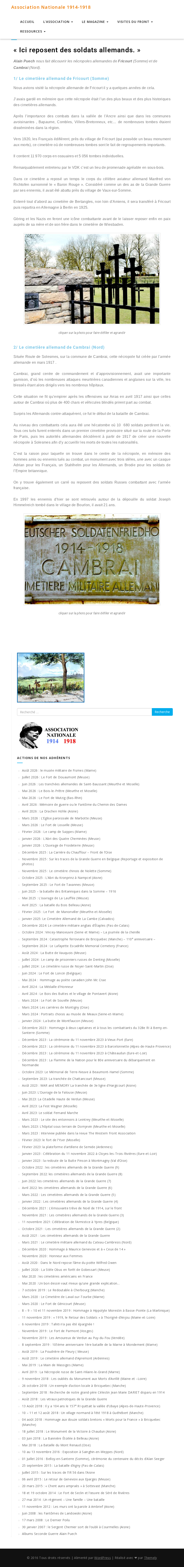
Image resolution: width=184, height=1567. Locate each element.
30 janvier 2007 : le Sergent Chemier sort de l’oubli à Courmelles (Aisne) (76, 1527)
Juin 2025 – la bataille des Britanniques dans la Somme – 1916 (69, 891)
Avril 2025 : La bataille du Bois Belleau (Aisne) (56, 905)
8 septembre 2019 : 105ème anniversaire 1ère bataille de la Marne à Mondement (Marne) (90, 1344)
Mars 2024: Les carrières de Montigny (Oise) (55, 1007)
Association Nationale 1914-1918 (51, 7)
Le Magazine (94, 22)
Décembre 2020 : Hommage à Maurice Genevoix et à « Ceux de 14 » (74, 1249)
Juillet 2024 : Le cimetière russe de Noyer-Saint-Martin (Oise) (68, 966)
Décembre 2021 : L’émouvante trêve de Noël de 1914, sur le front (72, 1208)
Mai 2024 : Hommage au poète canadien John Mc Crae (64, 980)
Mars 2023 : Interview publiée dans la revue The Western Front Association (79, 1133)
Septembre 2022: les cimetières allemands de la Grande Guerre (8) (72, 1174)
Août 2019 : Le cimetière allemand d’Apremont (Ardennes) (66, 1358)
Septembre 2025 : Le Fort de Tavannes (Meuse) (58, 884)
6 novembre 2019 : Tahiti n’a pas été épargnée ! (58, 1324)
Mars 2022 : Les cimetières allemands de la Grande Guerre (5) (69, 1195)
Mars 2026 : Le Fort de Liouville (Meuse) (52, 825)
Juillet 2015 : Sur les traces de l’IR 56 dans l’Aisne (58, 1472)
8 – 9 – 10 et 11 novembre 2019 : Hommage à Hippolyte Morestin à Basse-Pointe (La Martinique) (96, 1310)
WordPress (102, 1558)
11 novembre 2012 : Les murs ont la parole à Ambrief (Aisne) (68, 1506)
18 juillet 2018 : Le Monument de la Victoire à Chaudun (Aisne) (69, 1431)
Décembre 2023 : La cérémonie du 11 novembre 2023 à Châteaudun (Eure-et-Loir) (84, 1053)
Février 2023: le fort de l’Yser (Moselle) (51, 1140)
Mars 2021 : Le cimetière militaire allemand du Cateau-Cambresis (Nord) (76, 1242)
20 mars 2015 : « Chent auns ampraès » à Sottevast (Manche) (68, 1486)
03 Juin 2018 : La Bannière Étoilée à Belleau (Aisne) (60, 1438)
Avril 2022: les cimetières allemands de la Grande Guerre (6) (67, 1188)
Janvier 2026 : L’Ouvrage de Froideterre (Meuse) (58, 845)
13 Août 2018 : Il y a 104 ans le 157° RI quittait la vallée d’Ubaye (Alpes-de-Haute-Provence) (91, 1406)
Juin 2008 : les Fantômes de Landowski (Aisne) (57, 1513)
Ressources (31, 31)
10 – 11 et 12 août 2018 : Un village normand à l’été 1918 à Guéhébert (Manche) (82, 1413)
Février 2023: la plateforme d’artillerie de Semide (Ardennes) (67, 1147)
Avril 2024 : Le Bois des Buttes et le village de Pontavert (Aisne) (70, 993)
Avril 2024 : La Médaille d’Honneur (47, 987)
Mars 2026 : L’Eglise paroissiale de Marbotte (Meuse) (62, 818)
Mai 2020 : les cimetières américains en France (57, 1276)
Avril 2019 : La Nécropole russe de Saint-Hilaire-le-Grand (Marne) (71, 1372)
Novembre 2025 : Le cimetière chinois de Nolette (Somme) (67, 871)
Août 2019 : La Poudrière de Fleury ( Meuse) (55, 1351)
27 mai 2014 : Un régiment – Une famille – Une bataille (63, 1499)
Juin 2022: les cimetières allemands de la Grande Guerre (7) (66, 1181)
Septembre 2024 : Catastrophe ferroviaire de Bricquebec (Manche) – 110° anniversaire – (89, 939)
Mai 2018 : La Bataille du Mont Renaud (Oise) (56, 1445)
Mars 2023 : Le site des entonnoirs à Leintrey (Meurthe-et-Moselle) (73, 1119)
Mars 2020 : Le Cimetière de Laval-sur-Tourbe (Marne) (63, 1297)
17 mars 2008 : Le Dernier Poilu (46, 1520)
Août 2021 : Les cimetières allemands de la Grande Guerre (66, 1235)
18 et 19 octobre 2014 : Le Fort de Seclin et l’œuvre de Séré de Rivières (76, 1493)
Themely (150, 1558)
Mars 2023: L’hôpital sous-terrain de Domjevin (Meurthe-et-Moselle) (73, 1126)
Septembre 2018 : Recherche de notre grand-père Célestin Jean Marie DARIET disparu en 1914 (93, 1392)
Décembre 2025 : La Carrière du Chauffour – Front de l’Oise (67, 852)
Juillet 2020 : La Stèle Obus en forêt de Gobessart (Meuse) (66, 1269)
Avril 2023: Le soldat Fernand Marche (50, 1113)
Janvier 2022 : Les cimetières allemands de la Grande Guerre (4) (70, 1201)
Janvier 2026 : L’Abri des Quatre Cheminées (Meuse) (61, 838)
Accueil (27, 22)
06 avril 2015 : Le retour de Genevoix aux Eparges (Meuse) (66, 1479)
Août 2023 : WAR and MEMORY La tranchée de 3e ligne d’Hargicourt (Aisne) (79, 1085)
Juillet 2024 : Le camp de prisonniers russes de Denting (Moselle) (71, 959)
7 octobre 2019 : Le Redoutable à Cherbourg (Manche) (63, 1290)
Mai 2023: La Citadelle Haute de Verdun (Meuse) (58, 1099)
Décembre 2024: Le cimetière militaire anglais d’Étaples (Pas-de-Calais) (75, 925)
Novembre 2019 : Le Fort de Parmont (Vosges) (57, 1331)
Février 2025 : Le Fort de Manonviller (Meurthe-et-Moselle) (67, 912)
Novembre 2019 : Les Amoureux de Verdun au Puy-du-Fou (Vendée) (73, 1338)
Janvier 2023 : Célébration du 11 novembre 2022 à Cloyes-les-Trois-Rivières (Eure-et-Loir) (89, 1153)
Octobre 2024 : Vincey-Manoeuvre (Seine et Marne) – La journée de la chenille (81, 932)
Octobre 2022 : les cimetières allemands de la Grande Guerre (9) (70, 1167)
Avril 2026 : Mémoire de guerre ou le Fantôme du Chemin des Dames (74, 804)
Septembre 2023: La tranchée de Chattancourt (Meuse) (63, 1079)
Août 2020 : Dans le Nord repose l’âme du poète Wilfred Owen (69, 1263)
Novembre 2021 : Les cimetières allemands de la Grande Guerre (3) (73, 1215)
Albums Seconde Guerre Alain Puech (49, 1534)
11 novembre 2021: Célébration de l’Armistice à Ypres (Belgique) (70, 1222)
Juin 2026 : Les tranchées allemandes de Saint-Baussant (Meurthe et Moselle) (81, 784)
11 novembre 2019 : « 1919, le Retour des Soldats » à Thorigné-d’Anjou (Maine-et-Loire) (89, 1317)
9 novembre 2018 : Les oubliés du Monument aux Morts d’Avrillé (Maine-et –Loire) (84, 1379)
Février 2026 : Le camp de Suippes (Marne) (54, 831)
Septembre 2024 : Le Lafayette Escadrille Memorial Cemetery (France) (75, 946)
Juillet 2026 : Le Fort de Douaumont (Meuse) (56, 777)
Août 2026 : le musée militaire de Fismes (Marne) (59, 770)
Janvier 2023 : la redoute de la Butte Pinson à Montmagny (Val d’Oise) (74, 1160)
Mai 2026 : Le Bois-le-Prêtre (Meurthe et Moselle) (59, 791)
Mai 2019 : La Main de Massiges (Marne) (52, 1365)
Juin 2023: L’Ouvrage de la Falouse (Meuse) (54, 1092)
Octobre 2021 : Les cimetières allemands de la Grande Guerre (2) (71, 1229)
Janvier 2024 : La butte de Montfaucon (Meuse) (58, 1021)
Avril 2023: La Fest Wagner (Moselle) (49, 1106)
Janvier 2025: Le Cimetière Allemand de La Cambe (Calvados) (68, 919)
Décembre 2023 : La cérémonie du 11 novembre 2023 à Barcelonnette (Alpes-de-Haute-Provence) (96, 1046)
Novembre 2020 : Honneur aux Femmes (52, 1256)
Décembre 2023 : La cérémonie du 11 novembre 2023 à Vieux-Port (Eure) (77, 1039)
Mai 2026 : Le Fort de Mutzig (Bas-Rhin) (52, 798)
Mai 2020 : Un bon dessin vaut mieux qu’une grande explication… (71, 1283)
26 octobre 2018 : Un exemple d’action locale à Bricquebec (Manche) (74, 1385)
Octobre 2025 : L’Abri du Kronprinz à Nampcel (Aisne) (62, 877)
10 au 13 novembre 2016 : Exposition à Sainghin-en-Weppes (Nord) (73, 1452)
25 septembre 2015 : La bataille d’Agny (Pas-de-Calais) (63, 1465)
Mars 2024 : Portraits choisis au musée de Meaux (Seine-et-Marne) (72, 1014)
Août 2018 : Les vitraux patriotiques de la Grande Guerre (64, 1399)
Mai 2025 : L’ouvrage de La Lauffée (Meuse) (55, 898)
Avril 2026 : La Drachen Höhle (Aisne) (50, 811)
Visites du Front (134, 22)
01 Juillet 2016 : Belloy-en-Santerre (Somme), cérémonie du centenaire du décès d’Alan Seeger (93, 1459)
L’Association (57, 22)
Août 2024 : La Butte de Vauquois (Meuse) (54, 953)
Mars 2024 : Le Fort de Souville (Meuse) (52, 1000)
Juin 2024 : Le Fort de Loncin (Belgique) (51, 973)
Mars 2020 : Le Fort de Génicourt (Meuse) (53, 1304)
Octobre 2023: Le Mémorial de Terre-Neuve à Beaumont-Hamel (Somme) (78, 1072)
